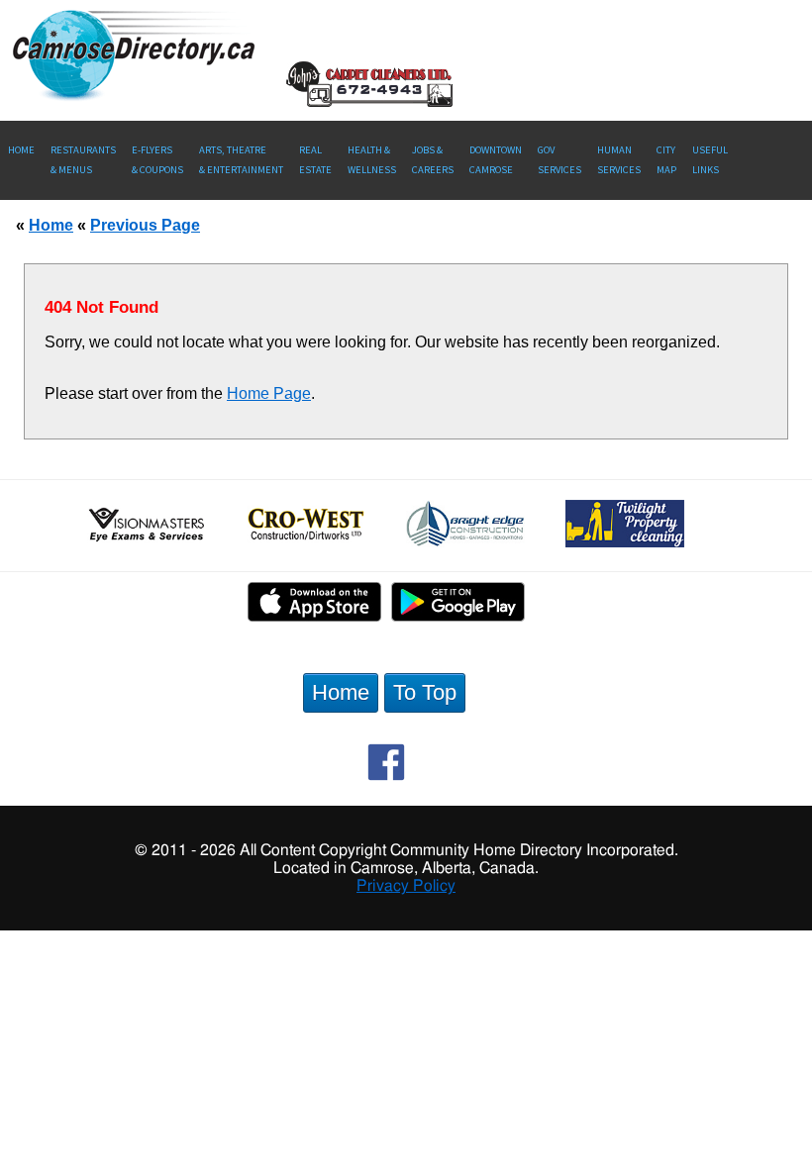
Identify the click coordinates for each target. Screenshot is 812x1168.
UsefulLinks (710, 160)
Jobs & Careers (433, 160)
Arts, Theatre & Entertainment (241, 160)
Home (21, 150)
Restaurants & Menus (83, 160)
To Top (425, 692)
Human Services (619, 160)
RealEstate (315, 160)
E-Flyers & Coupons (157, 160)
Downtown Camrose (495, 160)
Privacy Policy (406, 886)
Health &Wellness (372, 160)
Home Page (269, 393)
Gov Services (559, 160)
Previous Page (145, 225)
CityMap (666, 160)
